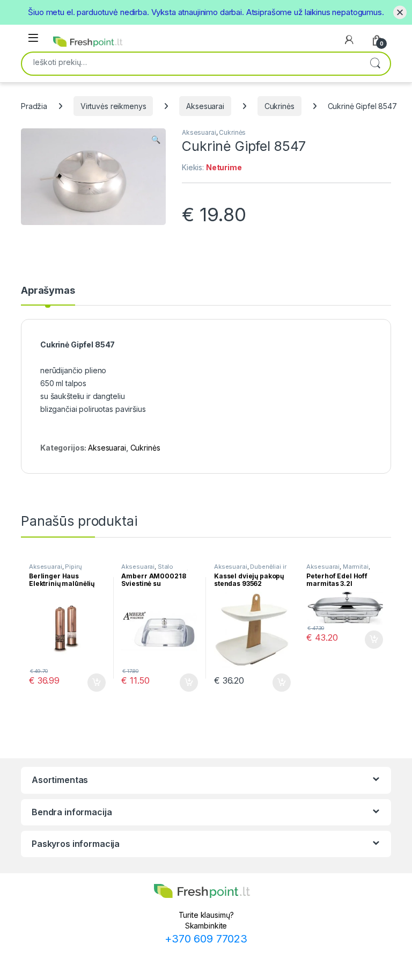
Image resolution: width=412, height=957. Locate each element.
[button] (155, 139)
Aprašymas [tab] (48, 291)
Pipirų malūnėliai (55, 570)
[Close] (400, 12)
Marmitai (356, 566)
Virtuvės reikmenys (113, 106)
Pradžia (34, 106)
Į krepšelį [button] (92, 682)
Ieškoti (375, 64)
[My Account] (349, 39)
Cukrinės (279, 106)
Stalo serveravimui (147, 570)
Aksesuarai (205, 106)
